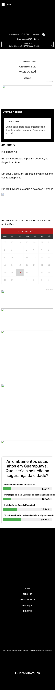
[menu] (3, 4)
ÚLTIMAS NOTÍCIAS (27, 600)
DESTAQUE (27, 605)
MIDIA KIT (27, 594)
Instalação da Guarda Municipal (19, 505)
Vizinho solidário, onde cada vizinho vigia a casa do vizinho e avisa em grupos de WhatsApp (28, 515)
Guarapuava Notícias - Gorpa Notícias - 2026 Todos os (27, 650)
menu (9, 4)
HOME (27, 588)
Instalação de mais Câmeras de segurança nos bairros (28, 495)
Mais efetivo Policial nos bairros (19, 484)
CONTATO (27, 611)
